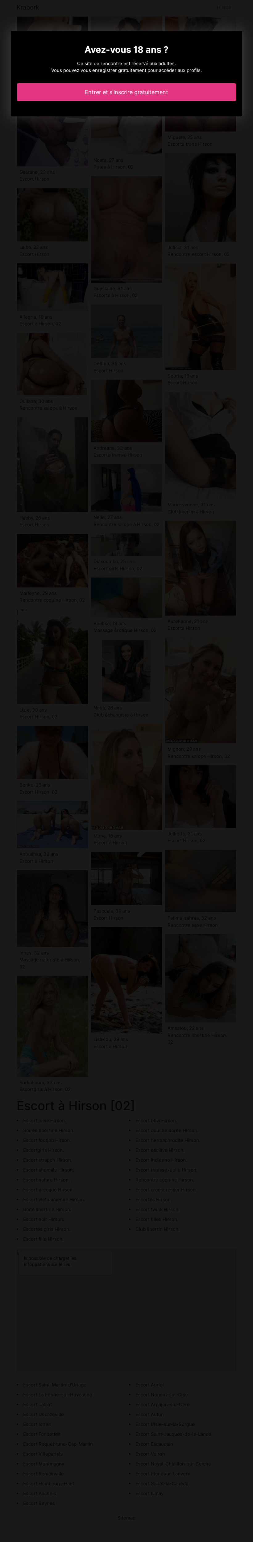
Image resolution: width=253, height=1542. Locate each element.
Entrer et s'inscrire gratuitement (126, 92)
